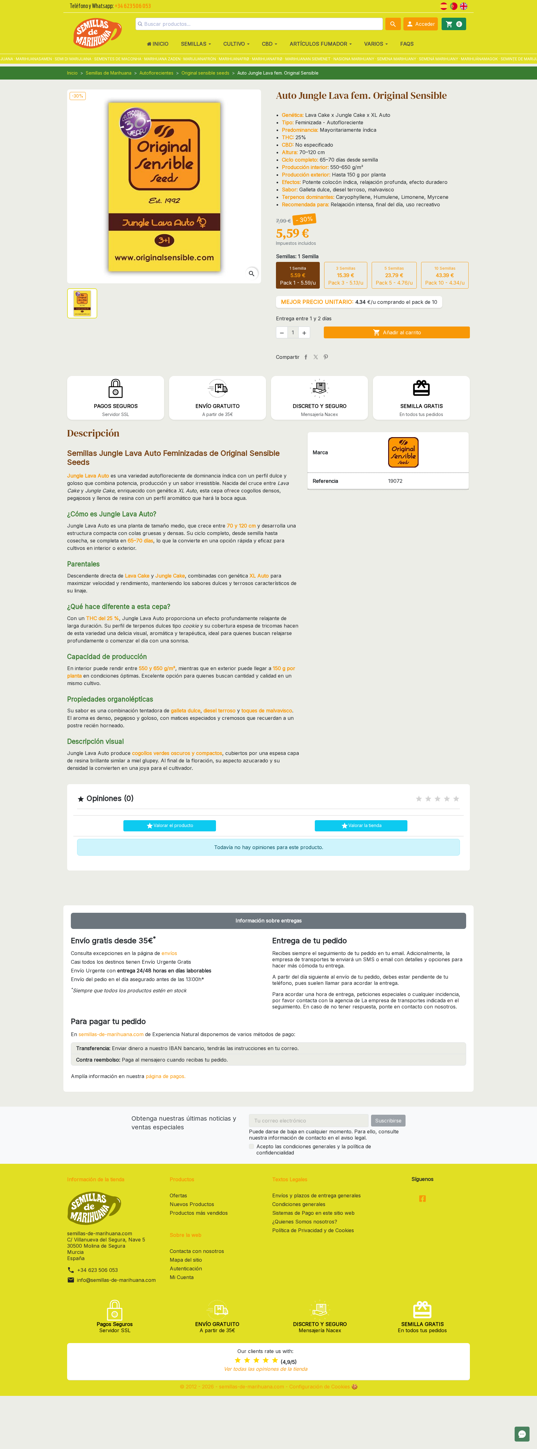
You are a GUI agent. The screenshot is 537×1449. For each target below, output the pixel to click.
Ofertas (178, 1195)
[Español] (444, 5)
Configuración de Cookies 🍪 (323, 1386)
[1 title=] (419, 799)
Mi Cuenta (182, 1277)
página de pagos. (166, 1076)
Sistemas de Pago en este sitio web (313, 1213)
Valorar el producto (169, 826)
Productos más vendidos (199, 1213)
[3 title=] (437, 799)
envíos (169, 953)
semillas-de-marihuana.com (111, 1034)
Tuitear (315, 357)
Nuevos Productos (192, 1204)
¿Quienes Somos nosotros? (304, 1221)
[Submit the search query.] (140, 24)
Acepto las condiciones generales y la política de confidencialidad (313, 1149)
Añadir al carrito (397, 332)
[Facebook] (422, 1199)
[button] (420, 23)
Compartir (306, 357)
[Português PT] (453, 5)
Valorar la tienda (361, 826)
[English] (463, 5)
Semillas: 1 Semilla (297, 256)
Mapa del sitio (186, 1260)
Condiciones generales (298, 1204)
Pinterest (325, 357)
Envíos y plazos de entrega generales (316, 1195)
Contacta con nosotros (197, 1251)
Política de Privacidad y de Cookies (313, 1230)
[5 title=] (456, 799)
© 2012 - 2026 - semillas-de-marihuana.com (233, 1386)
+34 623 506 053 (97, 1270)
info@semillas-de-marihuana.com (116, 1280)
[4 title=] (447, 799)
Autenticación (186, 1268)
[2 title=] (428, 799)
